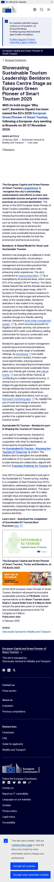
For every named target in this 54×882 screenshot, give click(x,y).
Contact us (8, 787)
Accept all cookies (24, 866)
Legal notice (8, 816)
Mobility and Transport (13, 749)
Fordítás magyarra (18, 39)
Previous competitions (13, 711)
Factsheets (8, 732)
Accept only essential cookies (31, 874)
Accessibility (8, 822)
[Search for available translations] (40, 188)
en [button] (35, 9)
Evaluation (7, 705)
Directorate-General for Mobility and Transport (26, 631)
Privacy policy (9, 811)
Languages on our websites (16, 799)
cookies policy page (22, 845)
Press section (9, 690)
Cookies (6, 805)
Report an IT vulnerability (15, 793)
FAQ (4, 738)
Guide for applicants (12, 744)
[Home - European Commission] (9, 9)
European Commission (15, 60)
